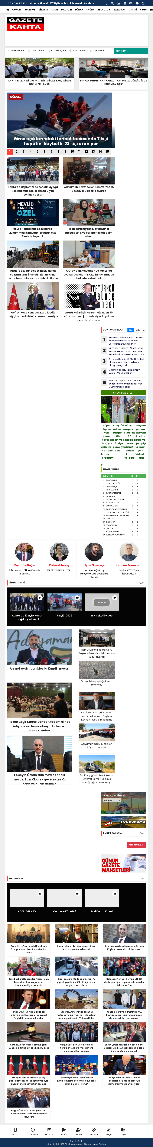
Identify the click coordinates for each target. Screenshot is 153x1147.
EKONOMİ (30, 9)
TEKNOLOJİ (104, 9)
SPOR (54, 9)
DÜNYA (79, 9)
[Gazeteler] (131, 3)
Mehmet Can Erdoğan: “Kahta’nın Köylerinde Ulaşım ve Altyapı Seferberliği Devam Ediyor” (123, 340)
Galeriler (49, 1134)
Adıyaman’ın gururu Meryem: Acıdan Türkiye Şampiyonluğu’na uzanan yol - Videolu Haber (129, 442)
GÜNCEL (16, 9)
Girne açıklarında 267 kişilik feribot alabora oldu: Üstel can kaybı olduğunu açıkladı (123, 362)
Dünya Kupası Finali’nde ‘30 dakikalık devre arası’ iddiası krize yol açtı (118, 442)
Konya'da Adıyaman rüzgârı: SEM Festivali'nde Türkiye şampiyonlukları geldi (107, 438)
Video (64, 1134)
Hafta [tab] (137, 330)
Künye (123, 1134)
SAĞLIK (90, 9)
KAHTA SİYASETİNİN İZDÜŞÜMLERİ (129, 569)
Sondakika (32, 1134)
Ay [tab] (144, 330)
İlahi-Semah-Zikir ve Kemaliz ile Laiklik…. (24, 569)
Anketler (94, 1134)
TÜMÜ (141, 583)
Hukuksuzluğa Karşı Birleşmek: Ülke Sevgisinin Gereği (94, 571)
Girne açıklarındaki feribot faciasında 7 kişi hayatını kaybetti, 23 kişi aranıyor (61, 141)
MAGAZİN (66, 9)
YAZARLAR (120, 9)
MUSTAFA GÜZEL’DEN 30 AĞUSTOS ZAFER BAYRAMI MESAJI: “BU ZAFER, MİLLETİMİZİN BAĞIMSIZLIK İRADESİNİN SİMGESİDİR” (122, 351)
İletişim (108, 1134)
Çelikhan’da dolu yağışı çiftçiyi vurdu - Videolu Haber (121, 371)
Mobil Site (15, 1134)
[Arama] (112, 3)
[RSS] (143, 3)
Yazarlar (78, 1134)
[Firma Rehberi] (125, 3)
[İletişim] (119, 3)
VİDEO (143, 9)
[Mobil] (106, 3)
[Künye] (137, 3)
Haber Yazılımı (99, 1144)
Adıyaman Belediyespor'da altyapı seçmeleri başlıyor (141, 433)
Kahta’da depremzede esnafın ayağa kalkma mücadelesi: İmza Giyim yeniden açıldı (123, 383)
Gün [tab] (131, 330)
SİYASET (43, 9)
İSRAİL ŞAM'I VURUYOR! (59, 567)
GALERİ (133, 9)
